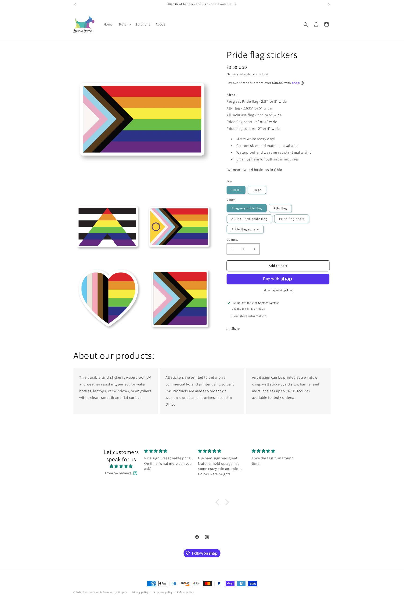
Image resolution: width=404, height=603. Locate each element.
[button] (124, 24)
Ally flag (280, 208)
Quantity (232, 240)
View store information (249, 316)
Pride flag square (245, 229)
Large (256, 190)
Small (236, 190)
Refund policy (185, 592)
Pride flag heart (291, 219)
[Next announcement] (329, 4)
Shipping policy (163, 592)
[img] (121, 466)
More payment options (278, 290)
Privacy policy (140, 592)
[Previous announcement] (75, 4)
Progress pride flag (246, 208)
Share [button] (235, 328)
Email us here (247, 159)
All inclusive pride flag (249, 219)
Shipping (232, 74)
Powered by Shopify (115, 592)
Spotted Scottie (92, 592)
